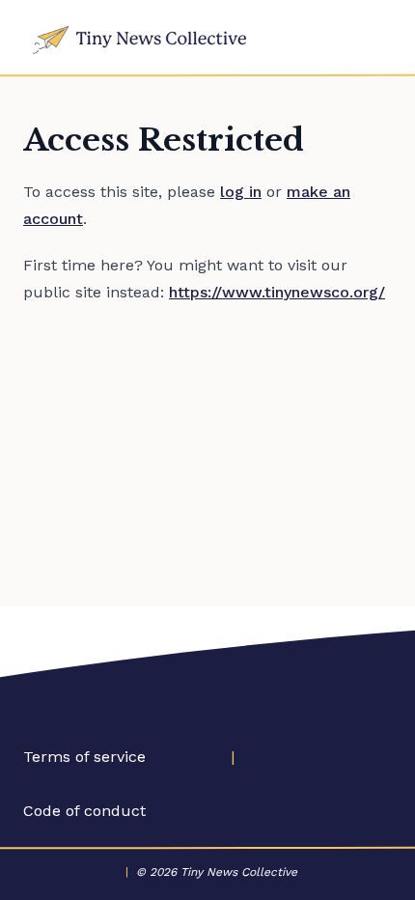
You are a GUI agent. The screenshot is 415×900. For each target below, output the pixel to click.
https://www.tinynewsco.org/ (277, 292)
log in (241, 192)
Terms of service (84, 756)
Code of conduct (84, 811)
